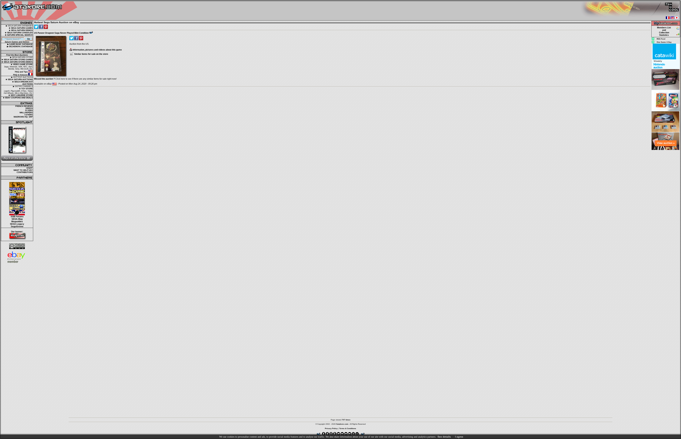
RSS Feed (661, 39)
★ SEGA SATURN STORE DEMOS (17, 62)
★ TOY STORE (26, 89)
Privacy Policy (331, 428)
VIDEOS (29, 108)
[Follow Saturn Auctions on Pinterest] (46, 27)
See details (444, 436)
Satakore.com (342, 424)
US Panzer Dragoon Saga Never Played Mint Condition (61, 33)
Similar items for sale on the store (91, 54)
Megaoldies (17, 221)
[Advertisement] (666, 203)
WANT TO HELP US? (23, 170)
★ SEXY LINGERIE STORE (20, 95)
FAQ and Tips (21, 72)
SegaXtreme (17, 226)
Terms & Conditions (347, 428)
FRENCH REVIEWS (24, 106)
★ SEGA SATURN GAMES (21, 28)
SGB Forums (17, 216)
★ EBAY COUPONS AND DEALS (18, 98)
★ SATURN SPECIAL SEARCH (19, 35)
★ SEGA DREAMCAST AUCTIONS (22, 83)
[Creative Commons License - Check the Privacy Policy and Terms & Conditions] (17, 246)
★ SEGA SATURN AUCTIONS (19, 79)
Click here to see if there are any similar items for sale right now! (75, 79)
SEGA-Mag (17, 219)
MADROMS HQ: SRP (23, 117)
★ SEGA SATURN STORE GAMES (17, 59)
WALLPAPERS (26, 112)
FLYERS (29, 110)
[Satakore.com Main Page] (40, 10)
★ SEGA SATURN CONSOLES (19, 33)
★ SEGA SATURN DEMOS (21, 30)
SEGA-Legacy (17, 224)
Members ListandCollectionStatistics (664, 31)
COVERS (28, 115)
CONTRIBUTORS (25, 172)
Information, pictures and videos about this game (97, 50)
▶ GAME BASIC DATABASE (20, 44)
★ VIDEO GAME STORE (22, 64)
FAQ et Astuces (20, 75)
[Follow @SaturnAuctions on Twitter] (36, 27)
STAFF (29, 168)
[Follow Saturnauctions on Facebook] (41, 27)
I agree (459, 436)
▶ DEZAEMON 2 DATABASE (20, 46)
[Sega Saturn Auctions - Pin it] (91, 32)
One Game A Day (664, 42)
